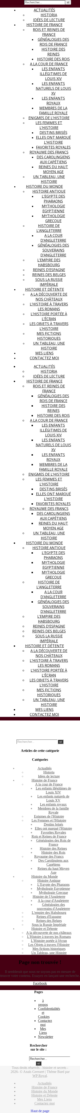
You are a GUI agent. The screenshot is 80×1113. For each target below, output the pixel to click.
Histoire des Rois (53, 59)
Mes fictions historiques (49, 336)
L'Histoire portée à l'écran (49, 941)
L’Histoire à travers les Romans (49, 306)
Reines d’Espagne (49, 269)
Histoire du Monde (44, 186)
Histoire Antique (49, 191)
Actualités (44, 10)
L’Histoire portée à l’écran (49, 316)
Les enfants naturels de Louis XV (53, 88)
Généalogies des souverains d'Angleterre (53, 906)
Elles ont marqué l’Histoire (53, 140)
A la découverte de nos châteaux (48, 297)
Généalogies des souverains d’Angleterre (53, 250)
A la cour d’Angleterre (53, 238)
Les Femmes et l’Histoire (49, 125)
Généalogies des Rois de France (53, 42)
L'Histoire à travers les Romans (49, 937)
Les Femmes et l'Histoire (49, 820)
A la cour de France (49, 63)
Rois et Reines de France (49, 32)
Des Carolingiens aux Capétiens (53, 159)
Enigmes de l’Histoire (49, 117)
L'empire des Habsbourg (49, 913)
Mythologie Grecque (53, 218)
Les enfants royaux (53, 101)
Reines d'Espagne (48, 917)
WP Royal (39, 1076)
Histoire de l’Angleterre (49, 228)
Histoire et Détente (44, 289)
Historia (49, 14)
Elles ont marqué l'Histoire (53, 828)
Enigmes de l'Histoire (49, 816)
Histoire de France (44, 24)
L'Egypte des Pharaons (53, 884)
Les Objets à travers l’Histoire (49, 326)
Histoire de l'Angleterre (49, 896)
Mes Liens (44, 353)
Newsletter (45, 1037)
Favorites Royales (53, 147)
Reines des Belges (49, 274)
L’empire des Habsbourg (48, 262)
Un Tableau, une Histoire (49, 179)
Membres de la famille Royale (53, 110)
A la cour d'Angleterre (53, 900)
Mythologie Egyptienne (53, 208)
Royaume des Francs (49, 152)
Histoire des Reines (53, 52)
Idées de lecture (49, 19)
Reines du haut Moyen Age (53, 169)
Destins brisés (53, 132)
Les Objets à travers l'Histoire (49, 945)
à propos (43, 1003)
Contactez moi (44, 358)
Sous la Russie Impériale (49, 282)
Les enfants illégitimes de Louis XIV (53, 73)
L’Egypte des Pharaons (53, 199)
